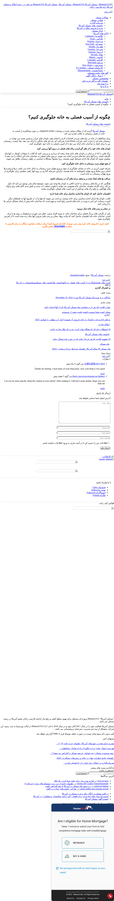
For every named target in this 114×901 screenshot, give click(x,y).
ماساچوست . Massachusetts (90, 70)
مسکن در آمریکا (23, 282)
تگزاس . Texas (96, 39)
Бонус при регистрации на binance (88, 376)
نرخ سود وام (102, 83)
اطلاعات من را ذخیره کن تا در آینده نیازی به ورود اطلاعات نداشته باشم (75, 443)
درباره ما (104, 86)
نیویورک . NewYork (94, 44)
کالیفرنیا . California (94, 36)
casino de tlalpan (101, 786)
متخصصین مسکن (100, 78)
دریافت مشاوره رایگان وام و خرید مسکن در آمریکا (85, 794)
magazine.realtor (77, 275)
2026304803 (59, 226)
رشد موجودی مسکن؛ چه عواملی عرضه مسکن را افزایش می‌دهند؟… (82, 753)
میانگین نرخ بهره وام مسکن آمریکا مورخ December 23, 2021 (83, 297)
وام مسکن (104, 344)
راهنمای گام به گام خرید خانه (95, 81)
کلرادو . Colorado (95, 60)
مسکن (33, 282)
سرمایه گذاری (96, 23)
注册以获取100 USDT (94, 364)
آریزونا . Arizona (95, 52)
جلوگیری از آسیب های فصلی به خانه (79, 282)
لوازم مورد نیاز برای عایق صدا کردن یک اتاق (74, 781)
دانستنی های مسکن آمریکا (91, 25)
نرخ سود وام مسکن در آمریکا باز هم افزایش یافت (68, 786)
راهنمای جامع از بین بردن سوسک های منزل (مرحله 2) (49, 783)
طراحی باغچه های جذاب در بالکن (61, 789)
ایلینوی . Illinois (96, 57)
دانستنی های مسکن (44, 282)
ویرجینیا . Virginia (95, 41)
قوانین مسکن (97, 20)
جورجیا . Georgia (95, 49)
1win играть (102, 781)
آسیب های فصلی (103, 282)
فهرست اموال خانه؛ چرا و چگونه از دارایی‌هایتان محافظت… (86, 748)
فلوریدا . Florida (96, 46)
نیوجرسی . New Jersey (92, 65)
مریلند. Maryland (95, 62)
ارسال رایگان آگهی (94, 76)
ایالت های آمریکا (100, 33)
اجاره (107, 315)
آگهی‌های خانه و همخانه (97, 73)
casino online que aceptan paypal (94, 789)
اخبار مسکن (97, 31)
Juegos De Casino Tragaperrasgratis (92, 783)
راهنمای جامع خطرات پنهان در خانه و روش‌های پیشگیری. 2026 (85, 758)
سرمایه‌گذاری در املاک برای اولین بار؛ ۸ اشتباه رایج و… (89, 763)
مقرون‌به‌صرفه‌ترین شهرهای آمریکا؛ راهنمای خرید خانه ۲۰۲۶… (85, 743)
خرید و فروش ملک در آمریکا (90, 28)
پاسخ (102, 373)
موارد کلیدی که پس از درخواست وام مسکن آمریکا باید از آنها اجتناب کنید (77, 307)
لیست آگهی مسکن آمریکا (96, 799)
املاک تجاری (103, 324)
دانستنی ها (58, 282)
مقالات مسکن (101, 17)
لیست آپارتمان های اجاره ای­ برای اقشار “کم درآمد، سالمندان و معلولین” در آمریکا (70, 796)
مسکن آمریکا (99, 131)
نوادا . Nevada (97, 54)
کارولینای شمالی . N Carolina (89, 68)
